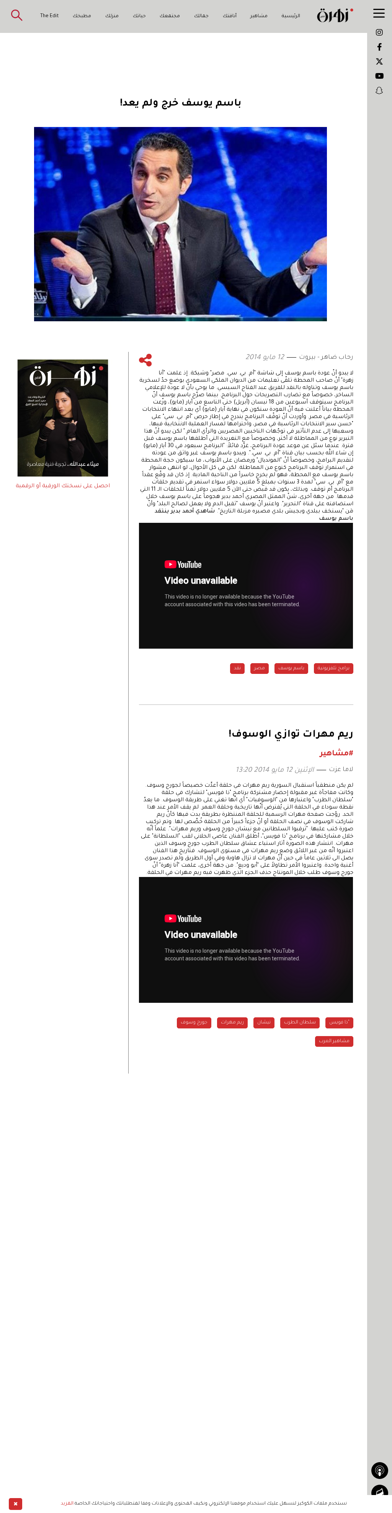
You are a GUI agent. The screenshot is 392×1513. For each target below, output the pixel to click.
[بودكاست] (379, 1470)
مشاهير (259, 16)
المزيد (67, 1503)
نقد (237, 668)
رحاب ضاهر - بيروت (326, 357)
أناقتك (230, 16)
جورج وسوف (194, 1022)
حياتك (139, 16)
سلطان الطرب (300, 1022)
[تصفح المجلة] (379, 1493)
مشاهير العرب (334, 1041)
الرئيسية (291, 16)
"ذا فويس (339, 1022)
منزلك (112, 16)
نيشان (264, 1022)
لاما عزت (341, 769)
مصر (259, 668)
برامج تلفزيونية (334, 668)
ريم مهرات (232, 1022)
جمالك (201, 16)
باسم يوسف (291, 668)
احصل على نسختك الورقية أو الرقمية (63, 486)
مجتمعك (170, 16)
